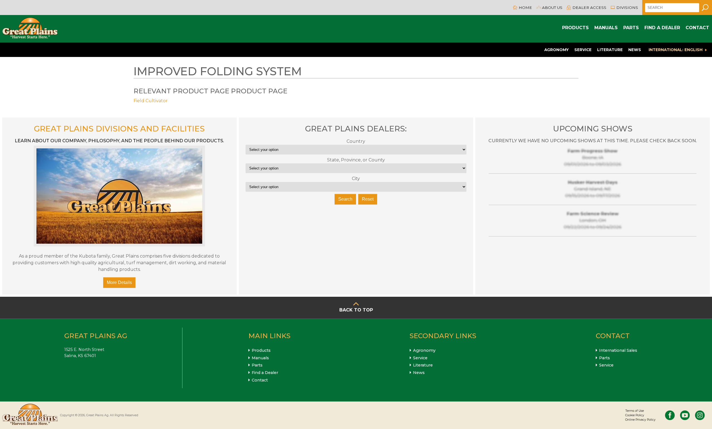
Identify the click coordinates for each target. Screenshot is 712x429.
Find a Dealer (662, 27)
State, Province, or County (356, 160)
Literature (610, 50)
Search (345, 199)
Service (583, 50)
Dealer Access (589, 7)
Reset (368, 199)
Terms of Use (634, 411)
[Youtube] (685, 415)
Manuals (606, 27)
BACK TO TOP (356, 310)
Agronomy (556, 50)
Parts (631, 27)
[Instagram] (700, 415)
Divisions (627, 7)
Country (356, 141)
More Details (119, 282)
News (634, 50)
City (356, 178)
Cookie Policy (634, 415)
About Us (552, 7)
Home (525, 7)
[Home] (30, 29)
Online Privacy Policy (640, 419)
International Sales (618, 350)
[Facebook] (670, 415)
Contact (697, 27)
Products (575, 27)
